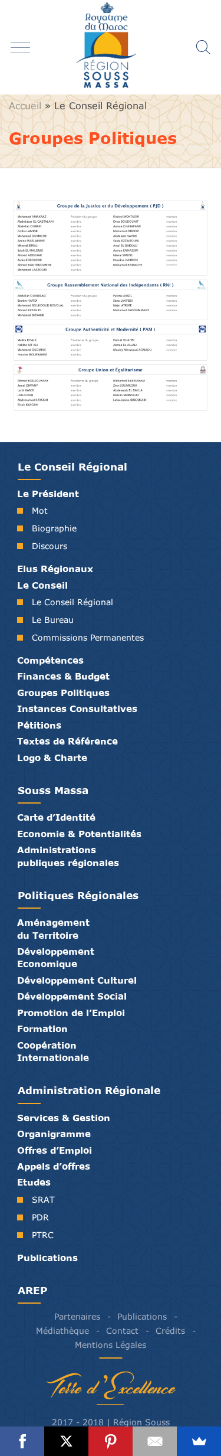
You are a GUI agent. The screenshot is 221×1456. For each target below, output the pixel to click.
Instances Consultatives (77, 708)
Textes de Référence (67, 741)
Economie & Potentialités (79, 833)
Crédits (170, 1331)
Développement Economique (55, 957)
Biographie (54, 528)
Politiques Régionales (78, 895)
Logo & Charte (52, 757)
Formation (42, 1028)
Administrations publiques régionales (68, 855)
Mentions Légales (110, 1345)
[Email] (155, 1441)
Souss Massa (53, 790)
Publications (47, 1257)
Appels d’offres (53, 1166)
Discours (49, 546)
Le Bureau (53, 620)
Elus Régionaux (55, 568)
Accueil (25, 105)
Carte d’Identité (56, 817)
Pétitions (39, 725)
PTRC (43, 1235)
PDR (40, 1217)
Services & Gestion (63, 1117)
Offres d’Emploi (54, 1150)
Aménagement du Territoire (53, 928)
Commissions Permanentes (88, 637)
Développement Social (72, 996)
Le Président (48, 493)
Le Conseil (42, 585)
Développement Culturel (77, 980)
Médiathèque (62, 1331)
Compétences (50, 660)
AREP (32, 1290)
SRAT (43, 1199)
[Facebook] (22, 1441)
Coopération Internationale (53, 1051)
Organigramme (54, 1133)
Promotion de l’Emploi (71, 1012)
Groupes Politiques (63, 692)
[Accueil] (110, 47)
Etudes (34, 1182)
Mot (40, 510)
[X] (66, 1441)
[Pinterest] (110, 1441)
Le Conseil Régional (100, 105)
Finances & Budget (63, 676)
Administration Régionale (89, 1090)
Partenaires (77, 1316)
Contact (122, 1331)
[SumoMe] (199, 1441)
